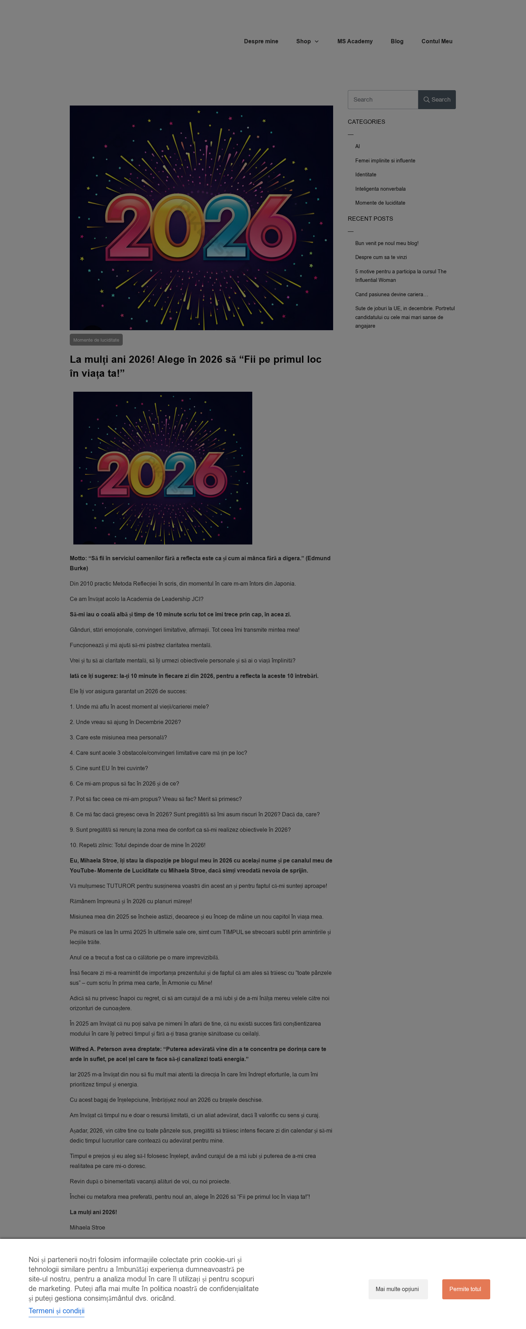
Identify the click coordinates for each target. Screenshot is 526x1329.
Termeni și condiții (56, 1311)
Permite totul (465, 1289)
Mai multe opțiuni (397, 1289)
